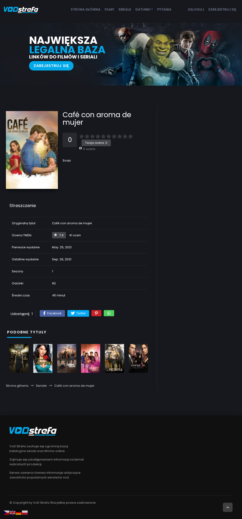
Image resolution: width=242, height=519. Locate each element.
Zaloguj (196, 9)
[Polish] (25, 512)
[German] (19, 512)
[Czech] (7, 512)
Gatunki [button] (142, 9)
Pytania (164, 9)
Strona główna (85, 9)
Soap (67, 160)
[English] (13, 512)
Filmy (109, 9)
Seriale (124, 9)
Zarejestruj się (222, 9)
